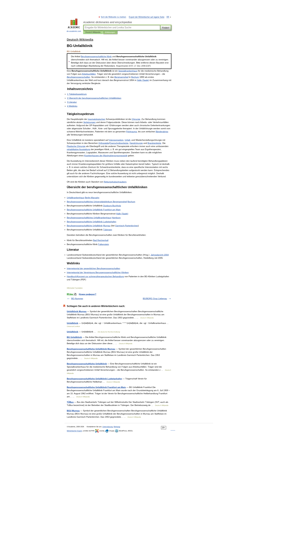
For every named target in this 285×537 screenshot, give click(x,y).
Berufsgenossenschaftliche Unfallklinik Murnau (91, 349)
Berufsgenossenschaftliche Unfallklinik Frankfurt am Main (96, 387)
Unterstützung (107, 427)
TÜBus (70, 402)
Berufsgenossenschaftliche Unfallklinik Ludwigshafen (94, 378)
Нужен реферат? (87, 294)
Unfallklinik (72, 323)
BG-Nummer (77, 298)
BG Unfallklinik (74, 337)
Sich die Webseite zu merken (113, 17)
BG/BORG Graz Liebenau (155, 298)
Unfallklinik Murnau (77, 311)
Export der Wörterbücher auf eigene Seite (146, 17)
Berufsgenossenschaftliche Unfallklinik (87, 363)
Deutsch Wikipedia (92, 32)
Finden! (165, 28)
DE (168, 17)
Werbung (117, 427)
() (143, 80)
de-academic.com (74, 31)
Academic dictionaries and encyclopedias (107, 22)
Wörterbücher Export (74, 431)
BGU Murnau (73, 410)
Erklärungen (110, 32)
